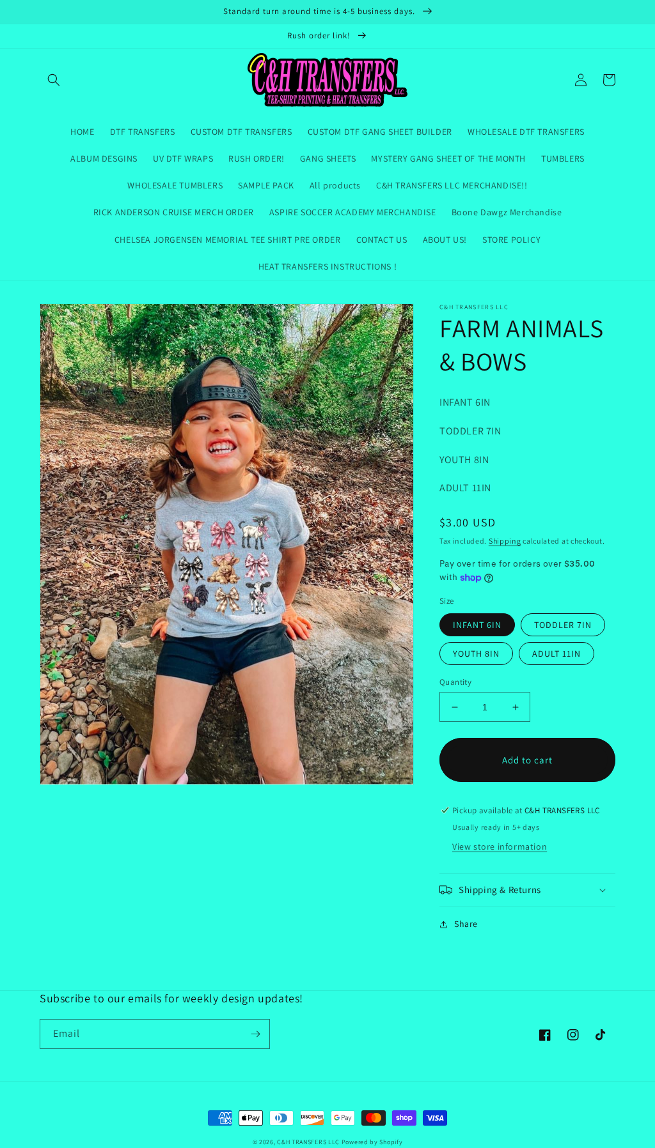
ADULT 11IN (556, 653)
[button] (54, 80)
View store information (499, 846)
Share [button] (466, 924)
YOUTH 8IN (476, 653)
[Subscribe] (255, 1034)
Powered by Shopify (372, 1142)
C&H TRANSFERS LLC (308, 1142)
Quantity (455, 682)
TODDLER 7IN (563, 625)
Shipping (505, 541)
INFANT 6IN (477, 625)
